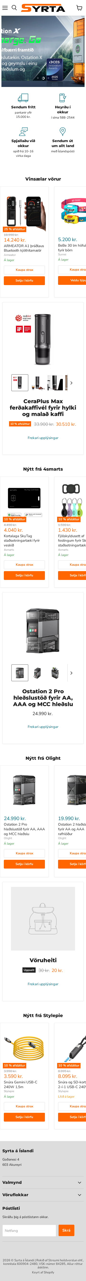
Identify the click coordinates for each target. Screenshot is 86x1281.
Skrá (66, 1230)
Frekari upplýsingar (43, 438)
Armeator (10, 255)
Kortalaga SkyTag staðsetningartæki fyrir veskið (22, 541)
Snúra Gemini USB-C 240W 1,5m (20, 1084)
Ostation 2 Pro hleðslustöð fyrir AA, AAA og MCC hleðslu (43, 697)
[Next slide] (71, 383)
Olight (8, 838)
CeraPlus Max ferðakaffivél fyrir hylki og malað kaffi (43, 407)
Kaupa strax (24, 270)
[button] (20, 383)
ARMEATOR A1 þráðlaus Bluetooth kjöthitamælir (24, 248)
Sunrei (62, 254)
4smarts (9, 550)
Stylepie (9, 1091)
